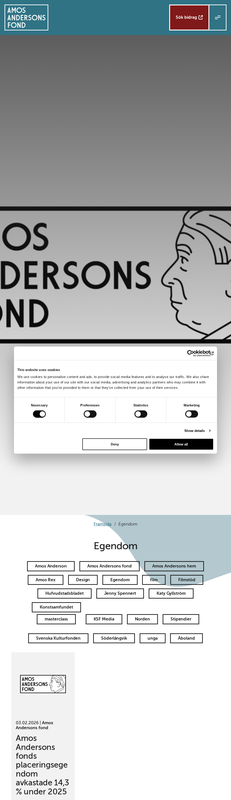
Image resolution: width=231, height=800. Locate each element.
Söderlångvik (114, 638)
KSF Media (104, 619)
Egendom (119, 579)
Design (83, 579)
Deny (115, 444)
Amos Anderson (51, 566)
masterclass (56, 619)
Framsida (102, 524)
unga (153, 638)
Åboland (186, 638)
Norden (142, 619)
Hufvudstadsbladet (64, 593)
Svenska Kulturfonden (58, 638)
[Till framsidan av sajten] (26, 17)
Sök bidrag (186, 17)
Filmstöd (186, 579)
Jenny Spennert (120, 593)
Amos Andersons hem (174, 566)
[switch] (90, 413)
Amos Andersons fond (109, 566)
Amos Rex (45, 579)
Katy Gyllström (171, 593)
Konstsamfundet (56, 607)
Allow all (181, 444)
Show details (194, 430)
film (154, 579)
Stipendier (181, 619)
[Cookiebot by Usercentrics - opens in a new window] (194, 353)
